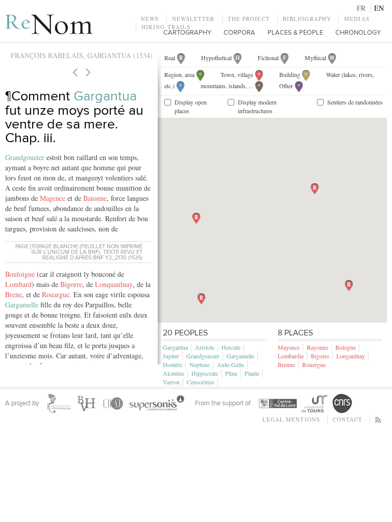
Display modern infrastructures (257, 106)
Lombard (18, 284)
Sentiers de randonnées (355, 102)
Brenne (286, 364)
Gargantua (105, 96)
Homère (172, 364)
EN (379, 8)
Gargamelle (21, 304)
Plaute (251, 373)
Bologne (345, 347)
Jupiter (171, 356)
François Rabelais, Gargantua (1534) (82, 55)
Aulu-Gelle (230, 364)
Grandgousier (202, 356)
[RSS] (378, 419)
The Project (249, 18)
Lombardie (291, 356)
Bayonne (317, 347)
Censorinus (200, 382)
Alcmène (173, 373)
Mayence (289, 347)
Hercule (231, 347)
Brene (13, 294)
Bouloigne (20, 274)
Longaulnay (350, 356)
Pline (231, 373)
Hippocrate (204, 373)
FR (361, 8)
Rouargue (55, 294)
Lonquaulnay (114, 284)
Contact (347, 419)
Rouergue (314, 364)
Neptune (199, 364)
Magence (52, 198)
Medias (357, 18)
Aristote (204, 347)
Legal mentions (291, 419)
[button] (314, 188)
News (150, 18)
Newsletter (193, 18)
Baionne (95, 198)
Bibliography (307, 18)
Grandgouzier (24, 157)
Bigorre (71, 284)
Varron (171, 382)
